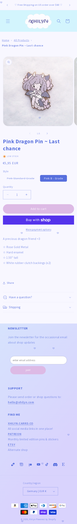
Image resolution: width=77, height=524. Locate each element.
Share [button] (10, 283)
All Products (21, 40)
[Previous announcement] (7, 5)
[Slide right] (47, 133)
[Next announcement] (69, 5)
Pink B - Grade (53, 178)
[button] (8, 21)
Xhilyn (32, 519)
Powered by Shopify (46, 519)
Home (5, 40)
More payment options (38, 229)
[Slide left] (29, 133)
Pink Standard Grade (22, 179)
